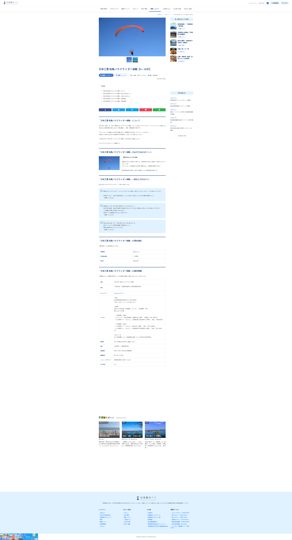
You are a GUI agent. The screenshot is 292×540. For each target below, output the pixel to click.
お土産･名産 (126, 521)
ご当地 (166, 9)
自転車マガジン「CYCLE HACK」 (180, 519)
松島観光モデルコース (105, 517)
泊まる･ (188, 9)
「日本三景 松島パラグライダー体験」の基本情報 (114, 101)
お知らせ (102, 512)
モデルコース (114, 9)
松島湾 (156, 75)
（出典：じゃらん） (108, 197)
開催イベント (103, 521)
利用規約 (149, 519)
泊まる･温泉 (126, 524)
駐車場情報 (275, 3)
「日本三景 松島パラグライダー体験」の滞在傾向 (114, 98)
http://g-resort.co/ (118, 293)
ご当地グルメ (127, 519)
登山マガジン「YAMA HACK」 (179, 515)
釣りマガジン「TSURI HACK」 (179, 517)
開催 (125, 9)
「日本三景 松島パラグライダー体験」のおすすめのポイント (116, 93)
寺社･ (144, 9)
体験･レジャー (127, 517)
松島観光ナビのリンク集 (153, 517)
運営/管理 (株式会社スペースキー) (156, 524)
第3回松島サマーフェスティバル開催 (180, 100)
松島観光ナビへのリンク (153, 515)
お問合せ (149, 512)
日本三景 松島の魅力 (105, 515)
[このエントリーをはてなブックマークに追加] (132, 109)
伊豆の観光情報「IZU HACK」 (179, 524)
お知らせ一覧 (182, 135)
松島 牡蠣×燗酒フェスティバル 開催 (180, 106)
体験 (150, 75)
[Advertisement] (132, 469)
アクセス (285, 3)
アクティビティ (142, 75)
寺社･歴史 (126, 515)
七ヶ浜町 (134, 75)
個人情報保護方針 (152, 521)
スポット (135, 9)
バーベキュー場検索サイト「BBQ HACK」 (180, 527)
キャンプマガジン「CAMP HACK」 (180, 512)
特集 (100, 519)
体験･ (154, 9)
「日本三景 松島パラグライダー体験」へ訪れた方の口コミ (116, 96)
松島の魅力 (103, 9)
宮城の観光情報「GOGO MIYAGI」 (180, 521)
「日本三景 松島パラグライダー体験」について (113, 91)
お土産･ (177, 9)
